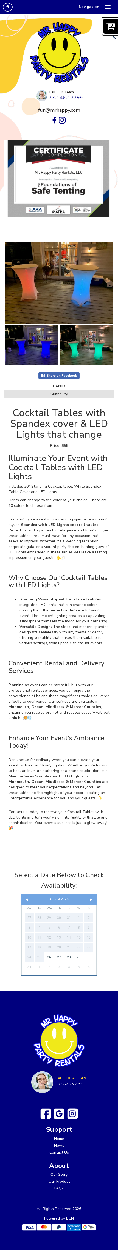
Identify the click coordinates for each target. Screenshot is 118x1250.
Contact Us (59, 1152)
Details (59, 386)
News (59, 1145)
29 (79, 957)
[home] (8, 7)
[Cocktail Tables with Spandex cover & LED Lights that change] (59, 283)
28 (69, 957)
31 (29, 967)
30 (89, 957)
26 (49, 957)
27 (59, 957)
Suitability (59, 394)
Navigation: (89, 6)
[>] (91, 900)
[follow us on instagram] (62, 120)
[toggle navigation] (108, 7)
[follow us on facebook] (54, 120)
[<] (27, 900)
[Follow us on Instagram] (72, 1113)
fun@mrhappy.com (59, 110)
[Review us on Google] (59, 1113)
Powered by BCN (59, 1218)
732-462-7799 (66, 97)
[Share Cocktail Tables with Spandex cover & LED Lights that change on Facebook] (59, 375)
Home (59, 1138)
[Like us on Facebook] (45, 1113)
